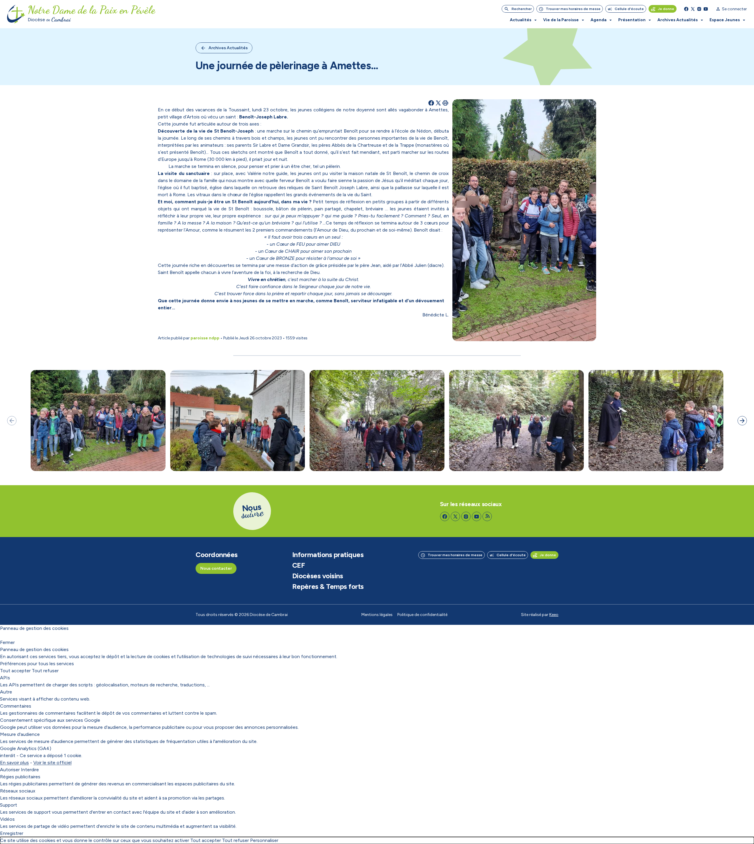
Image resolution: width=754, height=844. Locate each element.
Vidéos (7, 819)
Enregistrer (11, 833)
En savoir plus (14, 762)
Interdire (30, 769)
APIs (5, 678)
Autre (6, 692)
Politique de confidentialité (422, 614)
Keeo (553, 614)
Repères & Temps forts (328, 586)
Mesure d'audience (20, 734)
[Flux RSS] (487, 516)
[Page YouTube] (705, 8)
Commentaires (15, 706)
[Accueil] (16, 14)
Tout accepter (15, 670)
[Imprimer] (445, 102)
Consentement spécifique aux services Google (50, 720)
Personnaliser (264, 840)
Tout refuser (45, 670)
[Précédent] (11, 420)
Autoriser (10, 769)
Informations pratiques (327, 554)
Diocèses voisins (317, 575)
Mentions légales (377, 614)
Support (8, 805)
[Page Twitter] (692, 8)
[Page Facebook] (686, 8)
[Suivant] (742, 420)
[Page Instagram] (699, 8)
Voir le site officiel (52, 762)
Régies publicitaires (20, 776)
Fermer (7, 642)
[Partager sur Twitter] (438, 102)
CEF (298, 565)
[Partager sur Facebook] (431, 102)
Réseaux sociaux (17, 791)
